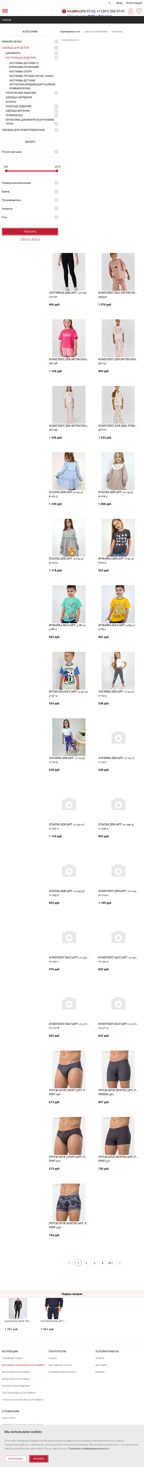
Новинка (7, 208)
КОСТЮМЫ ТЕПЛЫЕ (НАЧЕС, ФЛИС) (31, 75)
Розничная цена (12, 151)
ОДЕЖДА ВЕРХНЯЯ (18, 110)
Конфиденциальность (63, 1372)
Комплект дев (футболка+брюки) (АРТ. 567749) (82, 425)
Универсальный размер (16, 182)
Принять (39, 1458)
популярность (70, 39)
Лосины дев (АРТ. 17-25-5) (116, 691)
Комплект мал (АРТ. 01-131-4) (118, 957)
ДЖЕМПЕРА (13, 53)
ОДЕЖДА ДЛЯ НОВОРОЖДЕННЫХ (23, 129)
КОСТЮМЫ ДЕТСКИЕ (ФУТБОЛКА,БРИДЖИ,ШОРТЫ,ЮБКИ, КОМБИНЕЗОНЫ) (32, 84)
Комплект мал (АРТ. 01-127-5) (118, 1023)
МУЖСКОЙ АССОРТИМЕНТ (16, 1379)
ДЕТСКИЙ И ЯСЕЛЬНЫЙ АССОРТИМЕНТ (23, 1365)
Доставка (101, 1365)
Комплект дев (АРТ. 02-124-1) (118, 890)
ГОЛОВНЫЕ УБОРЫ (12, 1358)
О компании (10, 1411)
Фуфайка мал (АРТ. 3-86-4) (67, 625)
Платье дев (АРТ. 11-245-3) (66, 890)
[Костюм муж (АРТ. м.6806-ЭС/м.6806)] (54, 1301)
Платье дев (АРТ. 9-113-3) (66, 492)
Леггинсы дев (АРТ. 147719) (68, 292)
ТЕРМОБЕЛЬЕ (14, 115)
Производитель (11, 200)
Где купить (9, 1418)
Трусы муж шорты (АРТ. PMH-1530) (73, 1223)
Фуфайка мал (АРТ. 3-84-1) (116, 625)
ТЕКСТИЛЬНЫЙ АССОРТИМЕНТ (19, 1393)
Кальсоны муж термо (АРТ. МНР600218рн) (31, 1321)
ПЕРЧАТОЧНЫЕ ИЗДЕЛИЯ (16, 1386)
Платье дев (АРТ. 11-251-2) (66, 824)
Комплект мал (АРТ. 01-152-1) (69, 957)
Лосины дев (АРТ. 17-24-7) (116, 757)
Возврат (100, 1372)
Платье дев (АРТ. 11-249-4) (116, 824)
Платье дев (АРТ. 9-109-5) (115, 492)
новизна (117, 31)
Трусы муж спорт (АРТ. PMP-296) (72, 1090)
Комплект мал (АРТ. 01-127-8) (69, 1023)
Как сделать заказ (60, 1365)
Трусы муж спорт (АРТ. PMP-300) (72, 1156)
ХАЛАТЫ (11, 101)
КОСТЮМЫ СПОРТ (20, 71)
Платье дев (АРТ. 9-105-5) (66, 558)
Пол (4, 217)
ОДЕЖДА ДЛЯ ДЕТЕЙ (15, 47)
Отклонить (15, 1458)
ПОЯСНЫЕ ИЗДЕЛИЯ (18, 106)
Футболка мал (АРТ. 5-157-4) (68, 691)
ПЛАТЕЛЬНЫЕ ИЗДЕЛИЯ (21, 92)
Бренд (5, 191)
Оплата (99, 1358)
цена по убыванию (96, 31)
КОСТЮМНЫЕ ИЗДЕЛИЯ (21, 57)
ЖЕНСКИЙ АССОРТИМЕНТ (16, 1372)
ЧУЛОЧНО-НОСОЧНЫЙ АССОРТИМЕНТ (22, 1400)
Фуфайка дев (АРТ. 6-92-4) (116, 558)
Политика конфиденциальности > (89, 1448)
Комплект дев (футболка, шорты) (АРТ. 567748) (83, 359)
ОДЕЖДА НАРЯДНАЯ (19, 97)
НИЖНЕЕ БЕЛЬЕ (12, 41)
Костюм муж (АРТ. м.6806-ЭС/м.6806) (63, 1321)
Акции (53, 1358)
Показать (30, 231)
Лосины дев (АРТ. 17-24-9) (67, 757)
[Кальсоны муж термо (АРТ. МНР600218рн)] (18, 1301)
